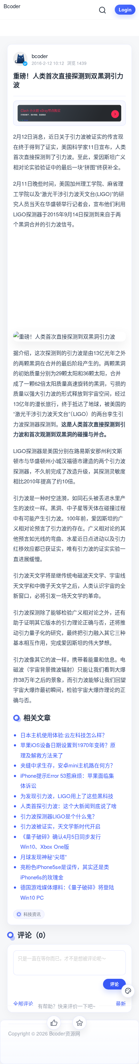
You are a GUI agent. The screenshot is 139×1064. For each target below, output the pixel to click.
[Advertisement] (69, 280)
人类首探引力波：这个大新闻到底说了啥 (68, 805)
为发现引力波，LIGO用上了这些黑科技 (66, 796)
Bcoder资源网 (64, 1033)
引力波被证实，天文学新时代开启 (60, 826)
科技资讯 (32, 914)
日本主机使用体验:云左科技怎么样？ (63, 735)
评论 (114, 984)
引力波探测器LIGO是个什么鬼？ (58, 816)
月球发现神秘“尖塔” (43, 856)
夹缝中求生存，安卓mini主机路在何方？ (67, 765)
